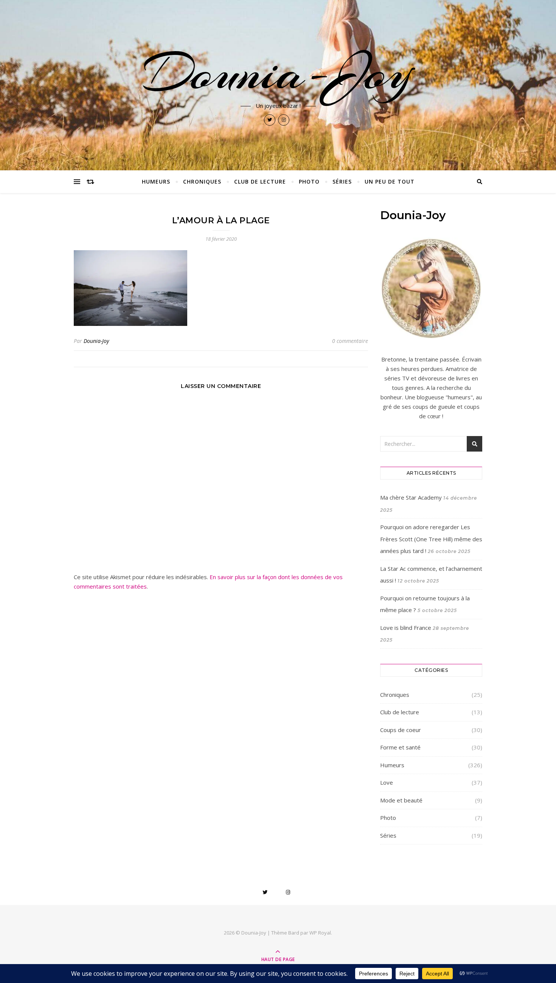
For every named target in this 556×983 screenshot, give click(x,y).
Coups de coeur (400, 730)
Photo (309, 181)
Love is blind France (405, 627)
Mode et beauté (401, 800)
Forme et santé (400, 747)
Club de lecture (260, 181)
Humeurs (156, 181)
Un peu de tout (390, 181)
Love (386, 782)
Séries (342, 181)
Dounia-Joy (278, 72)
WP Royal (320, 932)
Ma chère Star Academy (411, 497)
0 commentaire (350, 340)
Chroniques (202, 181)
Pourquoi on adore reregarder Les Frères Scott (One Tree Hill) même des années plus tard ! (431, 539)
